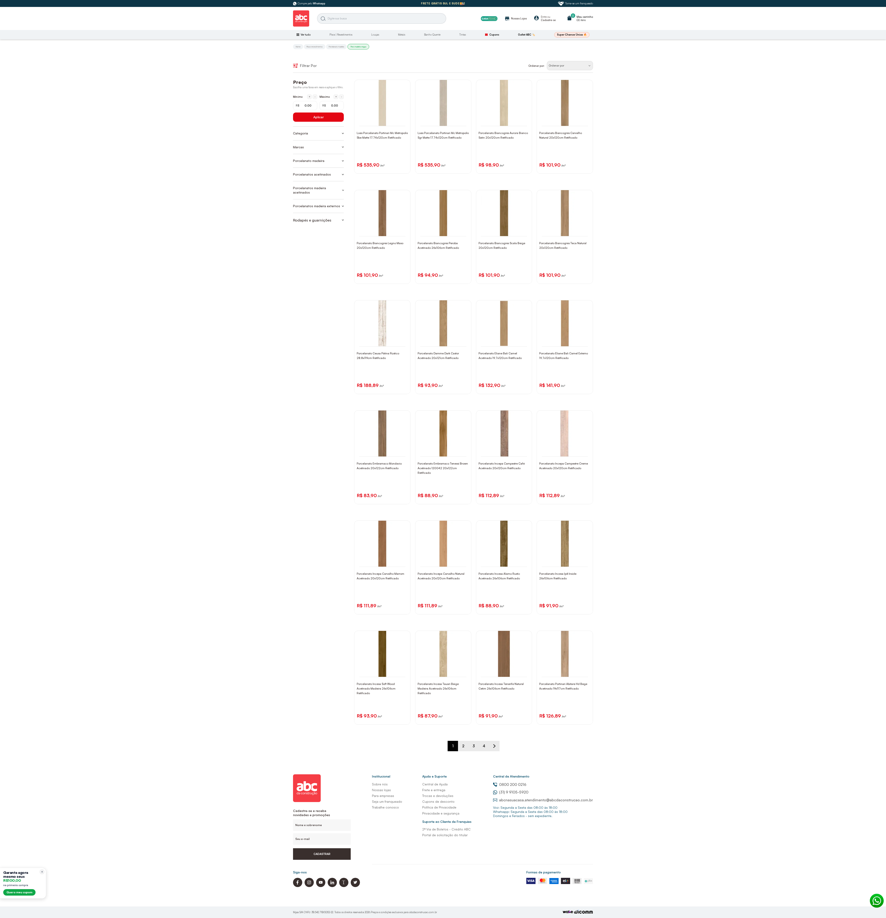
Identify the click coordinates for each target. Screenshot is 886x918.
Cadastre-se (548, 20)
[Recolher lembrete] (42, 871)
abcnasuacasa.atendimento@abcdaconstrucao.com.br (546, 800)
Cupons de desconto (438, 801)
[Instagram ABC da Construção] (309, 886)
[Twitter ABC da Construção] (355, 886)
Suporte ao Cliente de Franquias (446, 822)
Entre (544, 16)
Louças (375, 34)
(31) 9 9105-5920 (513, 792)
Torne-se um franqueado (579, 3)
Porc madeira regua (358, 47)
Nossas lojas (381, 790)
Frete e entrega (433, 790)
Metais (401, 34)
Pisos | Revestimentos (340, 34)
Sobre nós (380, 784)
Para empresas (383, 796)
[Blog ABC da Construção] (343, 886)
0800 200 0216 (512, 784)
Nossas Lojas (515, 18)
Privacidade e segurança (440, 813)
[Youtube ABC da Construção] (320, 886)
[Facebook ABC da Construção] (297, 886)
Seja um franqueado (387, 801)
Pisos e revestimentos (315, 47)
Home (298, 47)
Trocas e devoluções (437, 796)
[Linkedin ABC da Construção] (332, 886)
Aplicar (318, 117)
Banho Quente (432, 34)
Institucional (381, 776)
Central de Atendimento (511, 776)
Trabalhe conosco (385, 807)
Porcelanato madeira (336, 47)
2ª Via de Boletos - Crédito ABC (446, 829)
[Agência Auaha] (583, 912)
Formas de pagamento (543, 872)
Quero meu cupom (19, 892)
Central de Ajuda (435, 784)
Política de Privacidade (439, 807)
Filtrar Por (308, 65)
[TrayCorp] (568, 912)
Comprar (385, 121)
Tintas (462, 34)
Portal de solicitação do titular (445, 835)
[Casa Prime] (489, 18)
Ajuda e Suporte (434, 776)
